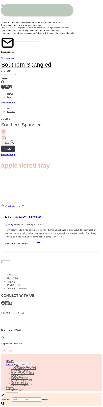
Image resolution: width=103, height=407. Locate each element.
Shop (9, 364)
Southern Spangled (26, 64)
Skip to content (8, 58)
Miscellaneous (21, 385)
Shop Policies (13, 278)
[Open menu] (3, 132)
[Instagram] (7, 87)
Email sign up (8, 103)
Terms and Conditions (17, 288)
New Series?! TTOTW (23, 217)
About (10, 108)
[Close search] (3, 395)
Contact (11, 111)
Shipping (11, 281)
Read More (21, 243)
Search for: (6, 71)
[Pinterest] (10, 87)
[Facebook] (3, 87)
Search (4, 79)
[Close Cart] (3, 337)
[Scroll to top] (4, 351)
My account (14, 390)
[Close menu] (1, 356)
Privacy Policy (14, 285)
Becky (10, 224)
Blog (9, 97)
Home (10, 94)
